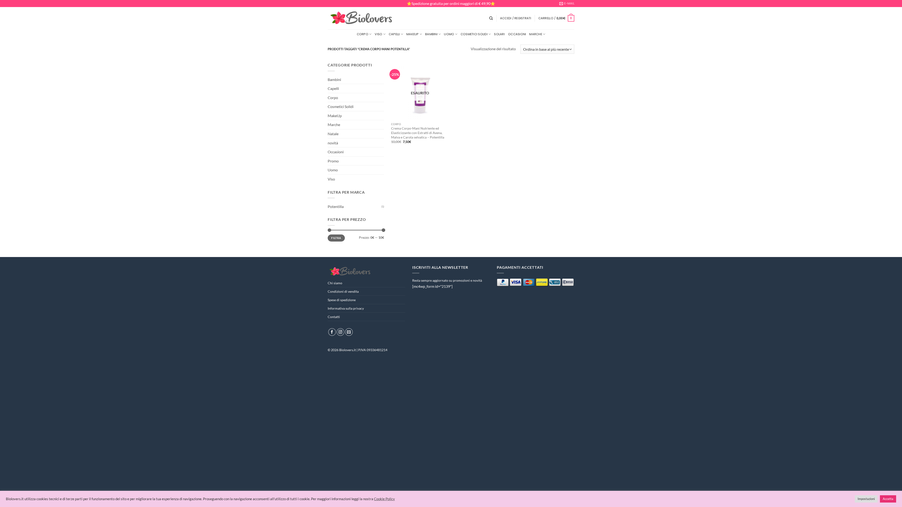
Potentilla (336, 206)
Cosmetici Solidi (474, 34)
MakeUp (412, 34)
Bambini (431, 34)
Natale (333, 133)
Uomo (449, 34)
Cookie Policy (384, 499)
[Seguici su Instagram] (340, 332)
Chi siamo (335, 283)
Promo (333, 161)
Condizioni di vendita (343, 291)
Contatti (334, 317)
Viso (378, 34)
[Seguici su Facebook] (332, 332)
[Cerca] (491, 18)
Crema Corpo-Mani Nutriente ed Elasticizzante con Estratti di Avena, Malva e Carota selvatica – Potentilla (417, 132)
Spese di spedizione (342, 300)
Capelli (394, 34)
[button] (515, 18)
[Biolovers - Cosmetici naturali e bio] (361, 18)
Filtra (336, 238)
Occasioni (517, 34)
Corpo (362, 34)
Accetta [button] (888, 499)
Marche (535, 34)
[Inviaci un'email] (349, 332)
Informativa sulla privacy (346, 308)
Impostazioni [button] (866, 499)
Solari (499, 34)
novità (333, 143)
